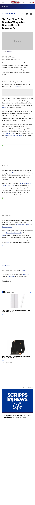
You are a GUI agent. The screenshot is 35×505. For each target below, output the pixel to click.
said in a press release (8, 133)
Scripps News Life (9, 14)
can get (4, 107)
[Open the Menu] (2, 2)
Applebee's (9, 51)
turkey (8, 242)
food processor (14, 240)
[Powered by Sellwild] (30, 387)
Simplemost (25, 274)
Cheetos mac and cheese (22, 225)
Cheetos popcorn (7, 227)
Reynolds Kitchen (6, 265)
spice (3, 235)
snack (11, 173)
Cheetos (16, 86)
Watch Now (30, 2)
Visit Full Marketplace (27, 292)
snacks (24, 270)
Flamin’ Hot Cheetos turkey (14, 233)
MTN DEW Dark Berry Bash (13, 135)
